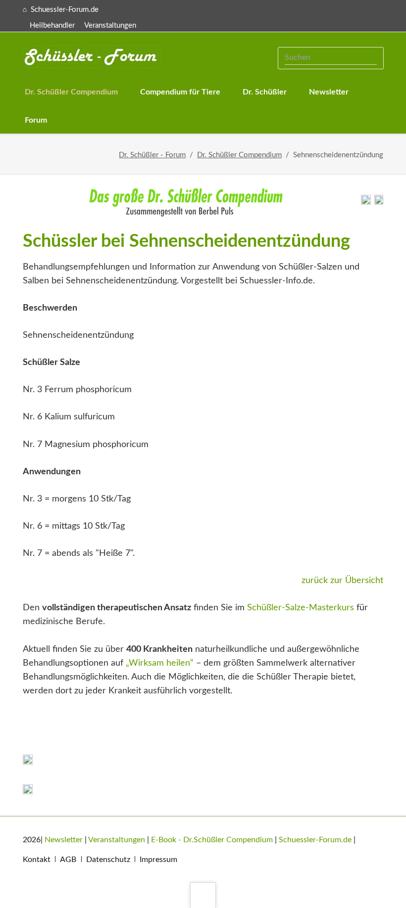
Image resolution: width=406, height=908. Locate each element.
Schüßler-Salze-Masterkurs (300, 607)
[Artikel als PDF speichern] (378, 202)
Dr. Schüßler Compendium (239, 155)
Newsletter (64, 840)
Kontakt (37, 859)
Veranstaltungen (110, 25)
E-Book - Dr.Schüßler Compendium (212, 840)
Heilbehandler (52, 25)
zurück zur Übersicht (342, 580)
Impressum (158, 859)
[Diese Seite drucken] (366, 202)
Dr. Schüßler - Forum (152, 155)
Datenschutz (108, 859)
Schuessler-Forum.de (315, 840)
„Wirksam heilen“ (160, 663)
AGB (68, 859)
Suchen (371, 58)
